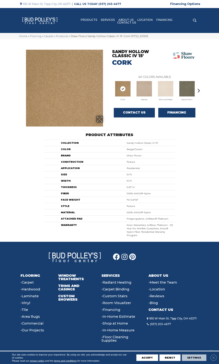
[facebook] (116, 257)
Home (23, 36)
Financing (164, 20)
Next (198, 85)
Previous (110, 85)
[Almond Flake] (165, 88)
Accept (147, 357)
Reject (170, 357)
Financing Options (185, 4)
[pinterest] (132, 257)
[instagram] (124, 257)
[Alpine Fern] (187, 88)
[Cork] (122, 88)
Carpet (48, 36)
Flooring (35, 36)
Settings (194, 357)
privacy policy (37, 360)
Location (145, 20)
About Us (126, 20)
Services (108, 20)
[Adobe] (144, 88)
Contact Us (126, 22)
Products (89, 20)
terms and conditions (65, 360)
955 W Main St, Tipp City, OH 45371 (46, 4)
